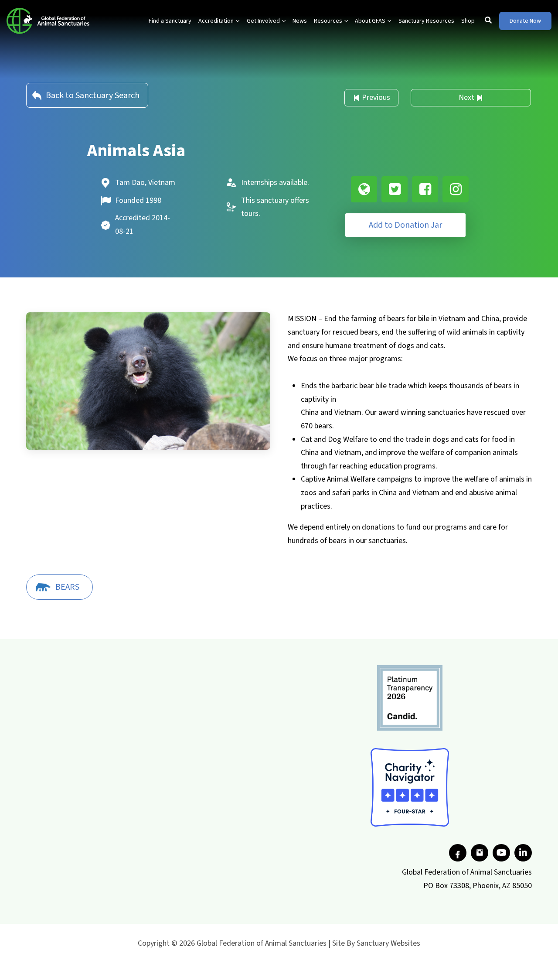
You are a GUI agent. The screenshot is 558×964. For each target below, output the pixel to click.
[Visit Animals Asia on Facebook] (425, 189)
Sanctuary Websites (388, 943)
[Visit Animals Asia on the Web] (364, 189)
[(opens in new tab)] (409, 697)
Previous (376, 97)
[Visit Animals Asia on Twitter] (394, 189)
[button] (236, 20)
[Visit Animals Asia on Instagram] (455, 189)
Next (466, 97)
